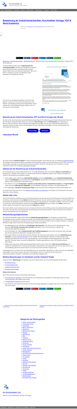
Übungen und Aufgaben (29, 365)
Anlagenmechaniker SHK (12, 267)
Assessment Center (28, 324)
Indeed (51, 284)
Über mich (32, 407)
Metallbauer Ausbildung (14, 281)
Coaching (25, 338)
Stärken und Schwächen (29, 362)
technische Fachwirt (22, 237)
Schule (24, 358)
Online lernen (29, 10)
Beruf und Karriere (28, 327)
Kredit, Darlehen (27, 350)
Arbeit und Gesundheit (29, 322)
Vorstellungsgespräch (29, 374)
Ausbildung (16, 10)
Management (26, 351)
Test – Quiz (54, 10)
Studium (23, 10)
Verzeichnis (26, 369)
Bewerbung (39, 10)
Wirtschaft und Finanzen (29, 377)
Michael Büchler (30, 26)
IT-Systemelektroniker (11, 265)
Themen (46, 10)
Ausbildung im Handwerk (14, 278)
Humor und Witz (27, 345)
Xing (38, 284)
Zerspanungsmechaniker (12, 269)
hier (17, 211)
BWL (24, 336)
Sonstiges (25, 360)
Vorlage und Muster (28, 372)
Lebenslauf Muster (68, 160)
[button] (19, 58)
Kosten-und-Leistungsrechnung (32, 348)
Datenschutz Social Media (22, 407)
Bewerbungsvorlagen (38, 26)
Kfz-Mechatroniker (10, 263)
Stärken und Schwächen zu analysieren (37, 190)
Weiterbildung (8, 10)
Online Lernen (27, 355)
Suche (2, 10)
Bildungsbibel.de (15, 4)
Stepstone (43, 284)
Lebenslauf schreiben (29, 166)
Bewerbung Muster (29, 61)
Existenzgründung (28, 341)
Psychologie (26, 357)
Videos (24, 370)
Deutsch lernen (27, 339)
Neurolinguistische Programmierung (33, 353)
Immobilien (26, 346)
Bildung (25, 332)
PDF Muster (45, 130)
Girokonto (25, 343)
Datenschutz (11, 407)
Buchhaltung (26, 334)
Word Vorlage (33, 130)
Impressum (4, 407)
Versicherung (26, 367)
